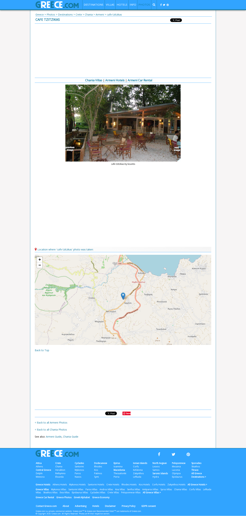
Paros (78, 473)
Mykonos (79, 469)
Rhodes (98, 466)
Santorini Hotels (96, 484)
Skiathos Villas (50, 492)
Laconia (176, 469)
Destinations (65, 14)
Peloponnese (178, 463)
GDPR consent (148, 506)
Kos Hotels (144, 484)
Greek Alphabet (82, 497)
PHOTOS (144, 4)
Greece (39, 14)
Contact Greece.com (46, 506)
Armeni (100, 14)
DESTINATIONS (93, 4)
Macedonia (119, 469)
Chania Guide (70, 436)
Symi (96, 476)
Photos (51, 14)
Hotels (95, 506)
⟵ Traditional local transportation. (70, 149)
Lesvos (156, 466)
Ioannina (118, 466)
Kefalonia (138, 469)
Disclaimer (110, 506)
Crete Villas (113, 492)
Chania (89, 14)
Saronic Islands (160, 473)
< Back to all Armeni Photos (51, 422)
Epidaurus (177, 476)
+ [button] (40, 259)
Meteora (40, 476)
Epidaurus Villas (80, 492)
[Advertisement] (123, 50)
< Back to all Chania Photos (51, 429)
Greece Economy (100, 497)
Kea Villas (120, 489)
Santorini (79, 466)
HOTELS (122, 4)
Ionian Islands (140, 463)
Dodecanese (100, 463)
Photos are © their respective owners (94, 513)
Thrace (194, 469)
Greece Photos (63, 497)
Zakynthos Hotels (176, 484)
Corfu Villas (195, 489)
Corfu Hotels (158, 484)
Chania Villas (93, 80)
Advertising (80, 506)
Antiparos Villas (150, 489)
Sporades (196, 463)
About (66, 506)
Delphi (39, 473)
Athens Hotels (60, 484)
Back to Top (42, 350)
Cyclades (79, 463)
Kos (96, 469)
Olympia (176, 473)
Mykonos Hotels (77, 484)
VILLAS (110, 4)
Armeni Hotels (115, 80)
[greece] (57, 7)
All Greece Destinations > (198, 475)
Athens (39, 466)
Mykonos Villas (58, 489)
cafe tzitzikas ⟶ (175, 149)
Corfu (136, 466)
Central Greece (43, 469)
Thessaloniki (120, 473)
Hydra (156, 476)
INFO (133, 4)
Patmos (98, 473)
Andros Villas (106, 489)
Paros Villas (91, 489)
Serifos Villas (133, 489)
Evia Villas (65, 492)
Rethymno (60, 473)
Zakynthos (138, 473)
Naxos (78, 476)
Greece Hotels (43, 484)
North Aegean (160, 463)
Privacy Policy (128, 506)
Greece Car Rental (45, 497)
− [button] (40, 265)
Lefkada (137, 476)
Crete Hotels (112, 484)
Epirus (117, 463)
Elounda (59, 476)
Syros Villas (166, 489)
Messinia (176, 466)
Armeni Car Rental (140, 80)
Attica (39, 463)
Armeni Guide (54, 436)
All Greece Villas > (152, 492)
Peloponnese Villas (130, 492)
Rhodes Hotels (129, 484)
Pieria (116, 476)
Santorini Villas (75, 489)
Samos (156, 469)
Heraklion (60, 469)
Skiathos (195, 466)
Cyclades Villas (97, 492)
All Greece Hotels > (197, 484)
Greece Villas (42, 489)
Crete (79, 14)
